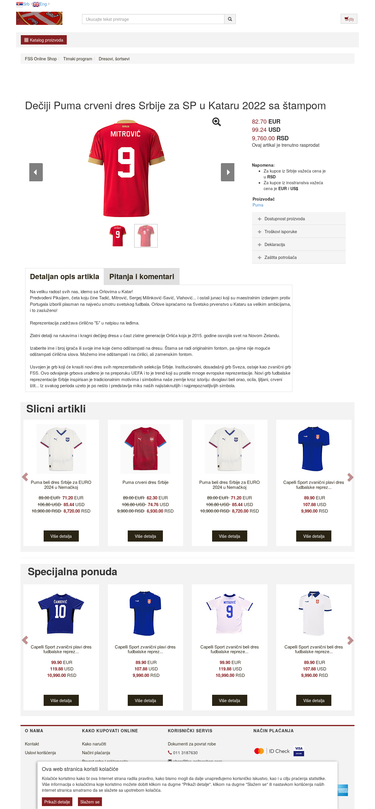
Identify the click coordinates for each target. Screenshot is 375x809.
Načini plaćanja (96, 752)
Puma (258, 205)
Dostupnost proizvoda (285, 218)
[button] (25, 477)
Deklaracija (275, 244)
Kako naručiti (94, 744)
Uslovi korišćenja (40, 752)
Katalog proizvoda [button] (46, 40)
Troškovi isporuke (281, 231)
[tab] (299, 218)
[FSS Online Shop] (38, 19)
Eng (43, 4)
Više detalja (61, 536)
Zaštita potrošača (281, 257)
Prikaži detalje (57, 802)
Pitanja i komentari (141, 276)
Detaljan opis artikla (64, 276)
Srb (26, 4)
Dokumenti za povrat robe (192, 744)
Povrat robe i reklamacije (105, 761)
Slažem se (90, 802)
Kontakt (32, 744)
